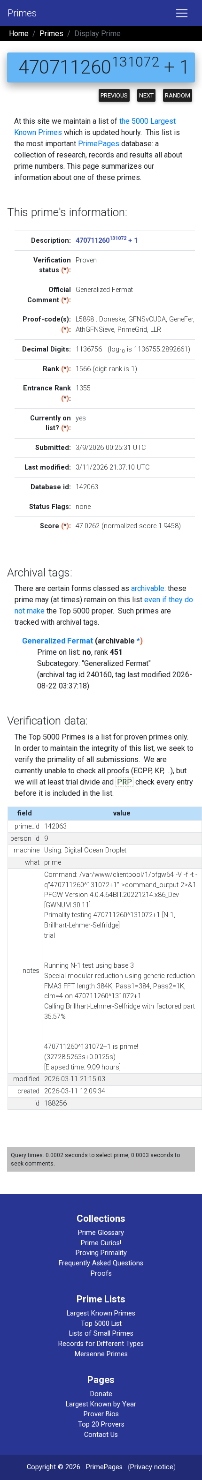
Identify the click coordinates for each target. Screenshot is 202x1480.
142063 (87, 487)
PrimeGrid (132, 330)
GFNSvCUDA (147, 319)
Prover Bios (101, 1414)
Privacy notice (151, 1467)
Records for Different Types (101, 1344)
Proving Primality (101, 1253)
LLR (155, 330)
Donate (101, 1394)
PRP (124, 781)
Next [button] (146, 95)
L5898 (85, 319)
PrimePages (98, 143)
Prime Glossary (101, 1233)
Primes (22, 13)
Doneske (112, 319)
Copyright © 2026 (53, 1467)
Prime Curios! (101, 1243)
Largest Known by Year (101, 1404)
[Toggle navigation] (181, 13)
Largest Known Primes (101, 1313)
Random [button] (177, 95)
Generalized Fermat (57, 640)
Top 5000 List (101, 1324)
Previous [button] (114, 95)
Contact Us (101, 1435)
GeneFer (181, 319)
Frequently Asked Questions (101, 1263)
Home (19, 33)
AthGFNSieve (95, 330)
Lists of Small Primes (101, 1334)
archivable (147, 588)
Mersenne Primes (101, 1354)
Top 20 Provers (101, 1424)
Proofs (101, 1274)
